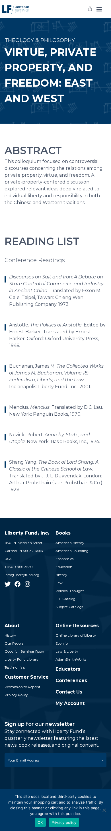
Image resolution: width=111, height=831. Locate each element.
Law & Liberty (67, 651)
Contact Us (69, 692)
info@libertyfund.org (22, 575)
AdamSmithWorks (71, 659)
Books (63, 533)
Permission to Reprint (22, 687)
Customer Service (27, 677)
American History (70, 543)
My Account (70, 703)
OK (40, 822)
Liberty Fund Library (21, 659)
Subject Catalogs (69, 607)
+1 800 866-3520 (19, 567)
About (12, 625)
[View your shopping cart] (90, 9)
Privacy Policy (16, 695)
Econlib (62, 643)
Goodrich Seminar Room (25, 651)
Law (59, 583)
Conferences (71, 680)
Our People (14, 643)
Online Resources (77, 625)
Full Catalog (65, 599)
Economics (64, 559)
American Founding (72, 551)
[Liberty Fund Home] (15, 9)
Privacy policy (64, 822)
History (61, 575)
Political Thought (70, 591)
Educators (68, 669)
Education (64, 567)
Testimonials (15, 667)
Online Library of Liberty (76, 635)
